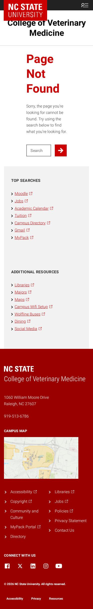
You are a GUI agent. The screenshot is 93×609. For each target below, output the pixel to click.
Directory (18, 536)
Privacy (36, 598)
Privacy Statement (71, 520)
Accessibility (14, 598)
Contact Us (64, 530)
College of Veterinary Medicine (46, 28)
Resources (56, 598)
